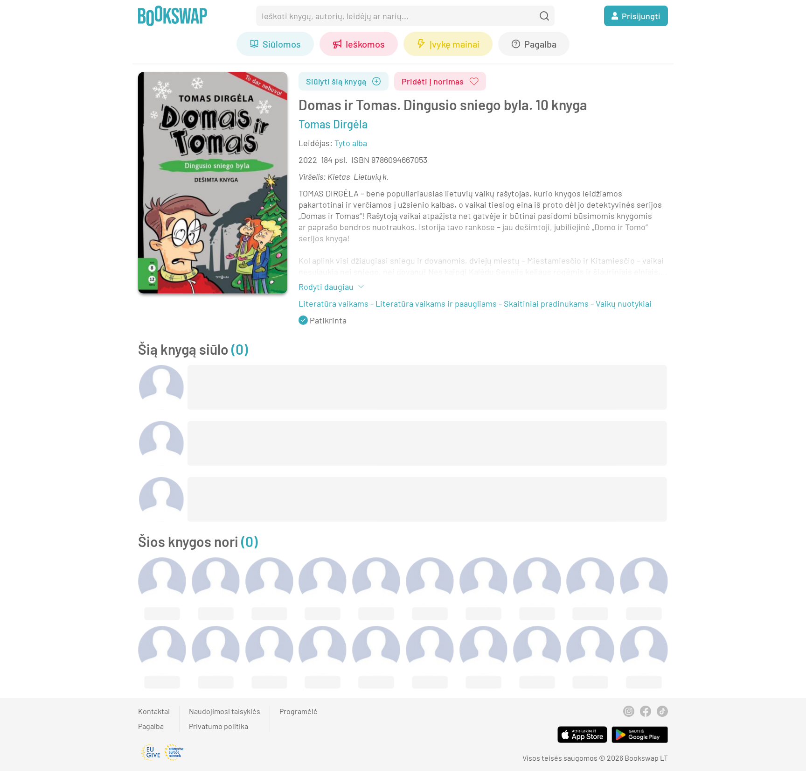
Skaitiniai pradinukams (546, 303)
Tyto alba (350, 143)
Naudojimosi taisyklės (224, 711)
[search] (544, 16)
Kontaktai (154, 711)
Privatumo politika (218, 726)
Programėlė (298, 711)
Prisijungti (641, 16)
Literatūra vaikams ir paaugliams (436, 303)
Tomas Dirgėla (333, 124)
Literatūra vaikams (333, 303)
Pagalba (151, 726)
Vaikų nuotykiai (624, 303)
